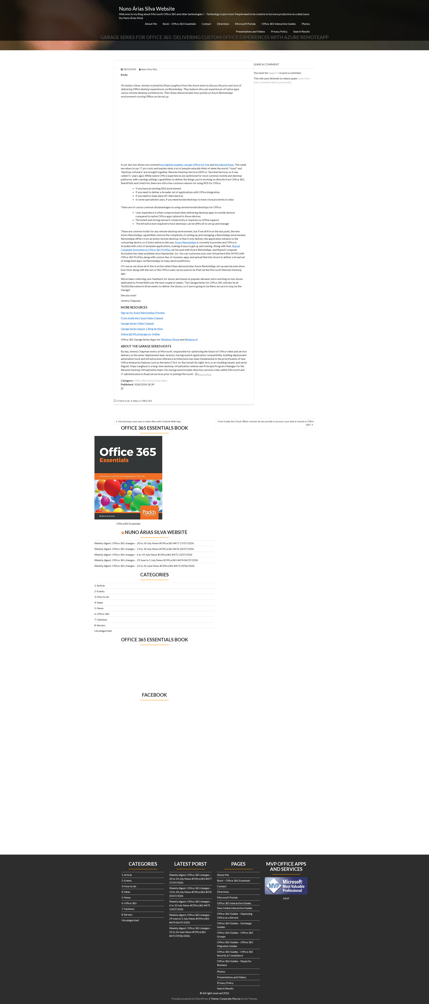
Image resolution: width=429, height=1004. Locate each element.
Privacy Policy (279, 31)
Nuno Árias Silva (149, 69)
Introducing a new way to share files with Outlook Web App (149, 421)
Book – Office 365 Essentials (179, 23)
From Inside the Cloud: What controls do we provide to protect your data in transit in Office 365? (266, 423)
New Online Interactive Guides (234, 908)
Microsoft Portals (245, 23)
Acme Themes (249, 998)
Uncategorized (103, 630)
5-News (99, 608)
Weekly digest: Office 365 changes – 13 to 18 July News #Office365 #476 (136, 548)
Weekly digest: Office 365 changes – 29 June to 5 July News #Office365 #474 (138, 560)
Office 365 (140, 380)
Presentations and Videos (250, 31)
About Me (151, 23)
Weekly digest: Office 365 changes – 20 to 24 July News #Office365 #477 (136, 543)
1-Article (99, 585)
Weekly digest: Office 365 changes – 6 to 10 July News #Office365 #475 (136, 554)
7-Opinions (100, 619)
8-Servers (99, 625)
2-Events (99, 591)
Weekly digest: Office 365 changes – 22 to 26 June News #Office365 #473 (137, 565)
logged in (273, 72)
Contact (206, 23)
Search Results (301, 31)
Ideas (164, 380)
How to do (154, 380)
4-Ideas (134, 400)
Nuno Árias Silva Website (147, 9)
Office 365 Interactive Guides (279, 23)
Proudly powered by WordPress (190, 998)
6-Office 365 (145, 400)
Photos (306, 23)
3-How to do (123, 400)
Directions (223, 23)
